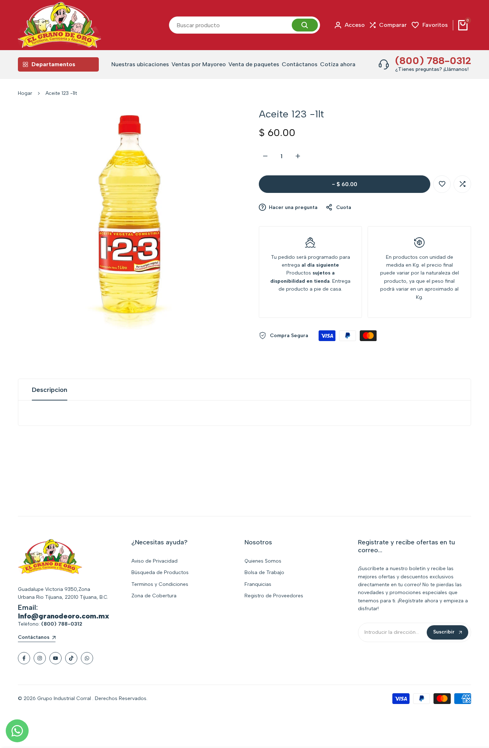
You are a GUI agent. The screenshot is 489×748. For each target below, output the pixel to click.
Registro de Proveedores (274, 596)
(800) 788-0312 (433, 60)
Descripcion (49, 390)
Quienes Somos (263, 561)
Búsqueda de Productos (160, 572)
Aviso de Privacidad (154, 561)
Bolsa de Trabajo (264, 572)
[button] (442, 184)
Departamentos (53, 64)
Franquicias (258, 584)
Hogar (25, 93)
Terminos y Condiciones (159, 584)
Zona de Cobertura (153, 596)
